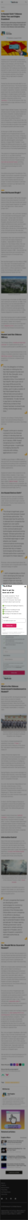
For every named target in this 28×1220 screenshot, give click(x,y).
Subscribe (9, 625)
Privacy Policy (5, 633)
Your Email (5, 617)
